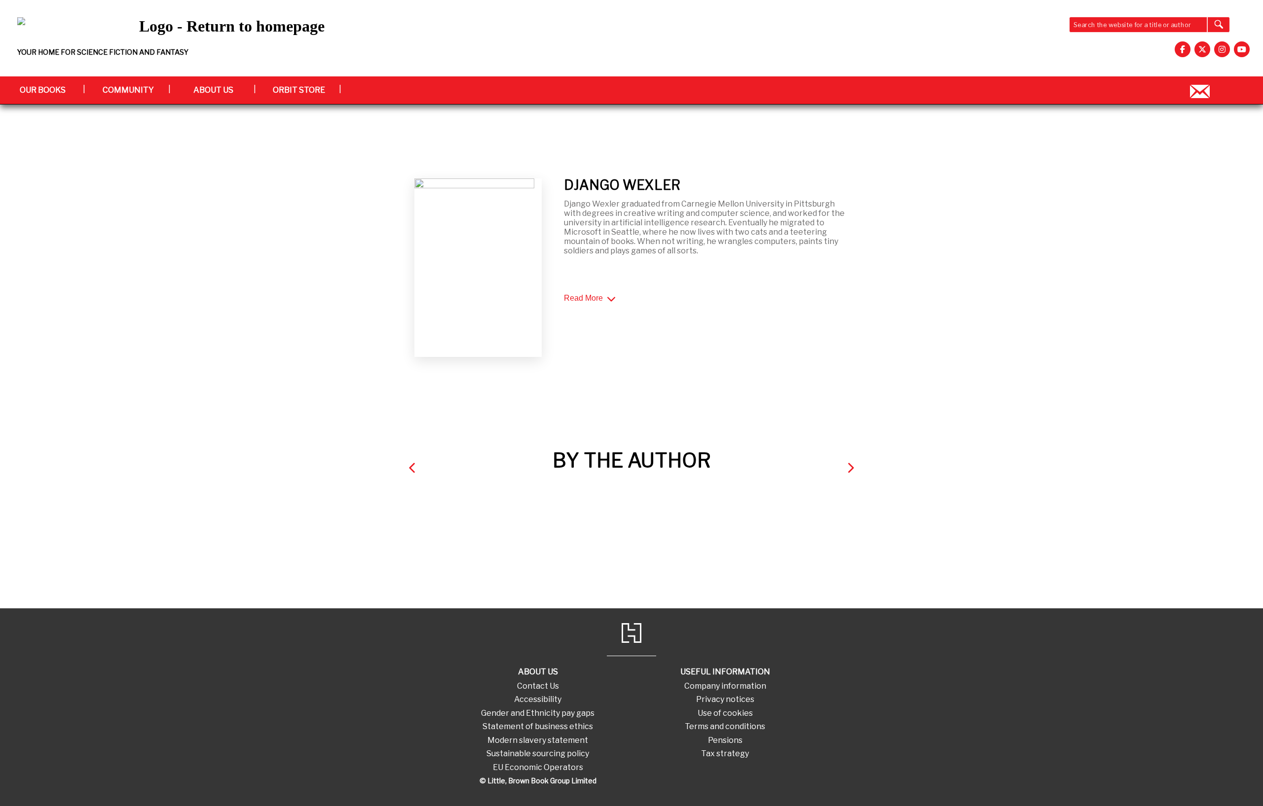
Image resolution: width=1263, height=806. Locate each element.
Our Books (43, 90)
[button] (412, 467)
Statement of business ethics (538, 726)
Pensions (725, 740)
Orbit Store (299, 90)
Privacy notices (725, 699)
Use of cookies (725, 713)
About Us (213, 90)
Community (128, 90)
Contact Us (538, 686)
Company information (725, 686)
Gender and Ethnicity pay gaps (537, 713)
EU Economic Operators (538, 767)
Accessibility (537, 699)
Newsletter (1200, 90)
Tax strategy (725, 753)
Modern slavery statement (537, 740)
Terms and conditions (725, 726)
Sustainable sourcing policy (537, 753)
